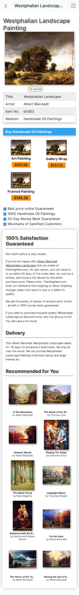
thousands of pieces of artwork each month (43, 301)
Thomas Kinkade (58, 495)
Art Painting (21, 158)
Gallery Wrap (56, 159)
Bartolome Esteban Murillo (24, 538)
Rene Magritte (24, 495)
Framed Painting (21, 191)
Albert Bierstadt (24, 415)
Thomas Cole (58, 415)
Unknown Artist (58, 455)
